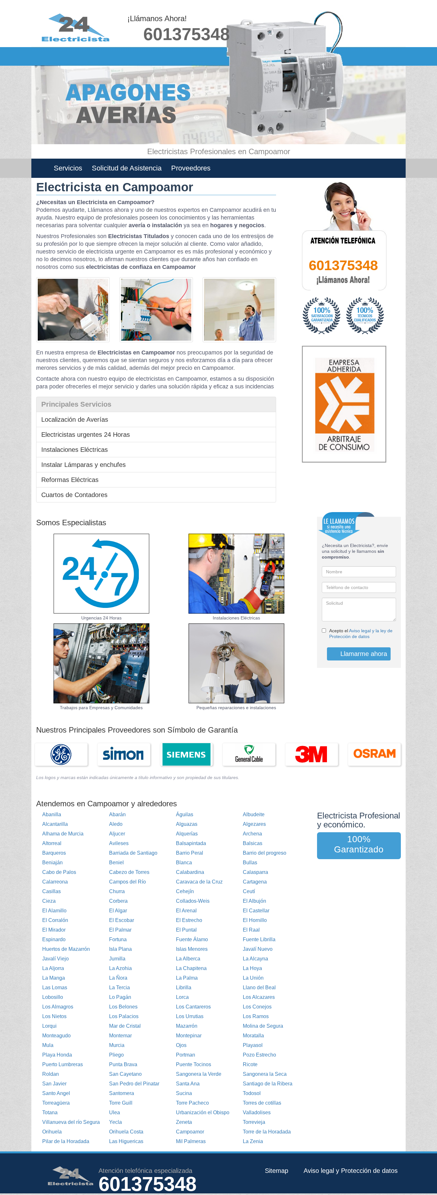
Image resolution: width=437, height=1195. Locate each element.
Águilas (184, 814)
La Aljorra (53, 968)
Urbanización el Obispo (202, 1112)
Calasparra (255, 872)
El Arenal (186, 910)
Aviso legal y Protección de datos (351, 1170)
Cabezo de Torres (129, 872)
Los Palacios (124, 1016)
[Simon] (123, 754)
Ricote (250, 1064)
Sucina (184, 1093)
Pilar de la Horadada (65, 1141)
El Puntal (186, 930)
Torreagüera (56, 1103)
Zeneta (184, 1122)
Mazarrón (186, 1026)
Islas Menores (192, 949)
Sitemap (276, 1170)
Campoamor (190, 1131)
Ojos (181, 1045)
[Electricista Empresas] (101, 663)
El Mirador (54, 930)
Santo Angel (56, 1093)
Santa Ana (188, 1083)
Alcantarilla (55, 824)
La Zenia (253, 1141)
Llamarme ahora (362, 653)
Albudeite (254, 814)
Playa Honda (57, 1055)
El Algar (118, 910)
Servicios (68, 168)
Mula (47, 1045)
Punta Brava (123, 1064)
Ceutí (249, 891)
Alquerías (187, 833)
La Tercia (119, 987)
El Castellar (256, 910)
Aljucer (117, 833)
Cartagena (255, 881)
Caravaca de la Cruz (199, 881)
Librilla (183, 987)
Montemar (120, 1035)
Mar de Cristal (125, 1026)
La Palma (187, 978)
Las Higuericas (126, 1141)
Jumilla (117, 958)
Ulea (114, 1112)
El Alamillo (54, 910)
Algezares (254, 824)
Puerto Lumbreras (62, 1064)
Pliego (116, 1055)
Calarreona (55, 881)
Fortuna (118, 939)
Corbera (118, 901)
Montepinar (189, 1035)
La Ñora (118, 978)
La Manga (53, 978)
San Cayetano (125, 1074)
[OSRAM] (374, 754)
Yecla (115, 1122)
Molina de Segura (263, 1026)
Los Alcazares (259, 997)
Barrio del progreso (264, 853)
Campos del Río (127, 881)
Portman (185, 1055)
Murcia (116, 1045)
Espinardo (54, 939)
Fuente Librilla (259, 939)
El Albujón (254, 901)
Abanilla (51, 814)
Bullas (250, 862)
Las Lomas (54, 987)
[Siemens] (186, 754)
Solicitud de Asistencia (127, 168)
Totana (50, 1112)
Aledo (116, 824)
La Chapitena (191, 968)
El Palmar (120, 930)
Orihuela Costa (126, 1131)
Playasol (253, 1045)
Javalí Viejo (55, 958)
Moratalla (253, 1035)
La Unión (253, 978)
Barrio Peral (189, 853)
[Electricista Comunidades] (236, 663)
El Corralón (55, 920)
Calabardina (190, 872)
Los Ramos (256, 1016)
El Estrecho (189, 920)
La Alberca (188, 958)
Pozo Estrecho (259, 1055)
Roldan (50, 1074)
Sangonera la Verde (198, 1074)
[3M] (311, 754)
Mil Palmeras (191, 1141)
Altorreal (51, 843)
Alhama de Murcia (62, 833)
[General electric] (61, 754)
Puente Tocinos (193, 1064)
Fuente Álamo (192, 939)
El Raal (251, 930)
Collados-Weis (193, 901)
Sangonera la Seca (265, 1074)
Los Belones (123, 1006)
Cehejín (185, 891)
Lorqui (49, 1026)
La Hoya (252, 968)
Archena (252, 833)
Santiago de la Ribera (267, 1083)
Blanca (184, 862)
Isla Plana (120, 949)
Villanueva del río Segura (71, 1122)
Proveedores (191, 168)
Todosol (252, 1093)
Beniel (116, 862)
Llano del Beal (259, 987)
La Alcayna (255, 958)
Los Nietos (54, 1016)
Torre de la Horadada (267, 1131)
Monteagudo (56, 1035)
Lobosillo (52, 997)
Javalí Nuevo (258, 949)
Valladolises (257, 1112)
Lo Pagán (120, 997)
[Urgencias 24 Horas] (101, 574)
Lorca (182, 997)
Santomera (121, 1093)
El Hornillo (255, 920)
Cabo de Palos (59, 872)
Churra (117, 891)
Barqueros (54, 853)
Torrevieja (254, 1122)
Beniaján (52, 862)
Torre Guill (120, 1103)
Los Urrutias (189, 1016)
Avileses (119, 843)
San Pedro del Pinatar (134, 1083)
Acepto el (361, 633)
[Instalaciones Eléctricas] (236, 574)
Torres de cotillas (262, 1103)
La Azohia (120, 968)
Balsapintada (191, 843)
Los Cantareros (193, 1006)
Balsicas (252, 843)
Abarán (117, 814)
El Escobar (121, 920)
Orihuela (52, 1131)
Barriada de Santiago (133, 853)
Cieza (49, 901)
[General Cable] (248, 754)
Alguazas (186, 824)
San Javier (54, 1083)
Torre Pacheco (192, 1103)
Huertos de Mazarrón (66, 949)
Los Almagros (57, 1006)
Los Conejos (257, 1006)
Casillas (51, 891)
